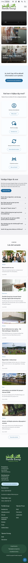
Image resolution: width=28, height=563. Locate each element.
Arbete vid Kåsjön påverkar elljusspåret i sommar (14, 422)
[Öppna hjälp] (25, 560)
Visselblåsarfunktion (14, 551)
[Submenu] (22, 1)
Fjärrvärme (4, 293)
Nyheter (3, 522)
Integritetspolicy (14, 546)
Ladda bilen (19, 514)
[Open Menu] (25, 6)
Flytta (2, 524)
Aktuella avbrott (5, 512)
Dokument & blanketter (4, 518)
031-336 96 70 (6, 501)
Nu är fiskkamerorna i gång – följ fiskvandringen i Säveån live (11, 330)
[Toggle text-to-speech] (16, 1)
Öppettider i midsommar (9, 360)
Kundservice (4, 509)
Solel (17, 517)
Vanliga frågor (4, 527)
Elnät (3, 387)
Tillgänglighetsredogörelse (14, 548)
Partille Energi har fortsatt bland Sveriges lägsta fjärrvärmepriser (11, 297)
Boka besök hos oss (8, 267)
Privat (3, 1)
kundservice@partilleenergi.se (9, 494)
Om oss (3, 514)
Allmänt (4, 264)
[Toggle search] (25, 1)
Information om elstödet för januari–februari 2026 (12, 391)
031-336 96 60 (6, 491)
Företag (7, 1)
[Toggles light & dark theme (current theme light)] (19, 1)
